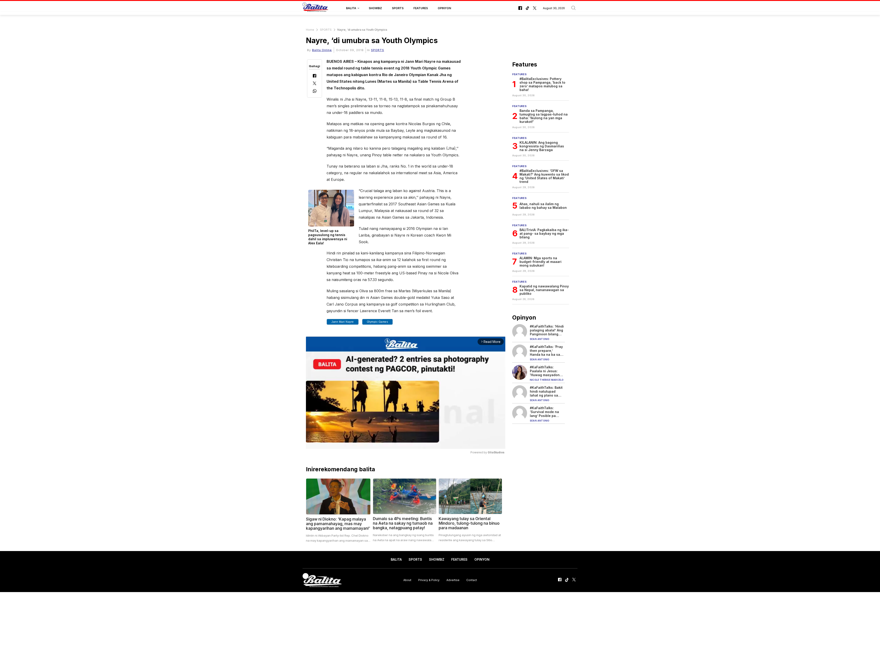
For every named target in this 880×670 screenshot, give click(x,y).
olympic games (377, 321)
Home (310, 29)
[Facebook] (314, 76)
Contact (471, 580)
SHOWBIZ (375, 8)
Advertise (452, 580)
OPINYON (444, 8)
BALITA (351, 8)
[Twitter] (314, 84)
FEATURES (420, 8)
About (407, 580)
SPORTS (398, 8)
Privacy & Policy (429, 580)
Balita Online (322, 50)
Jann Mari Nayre (342, 321)
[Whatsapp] (314, 92)
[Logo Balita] (315, 8)
